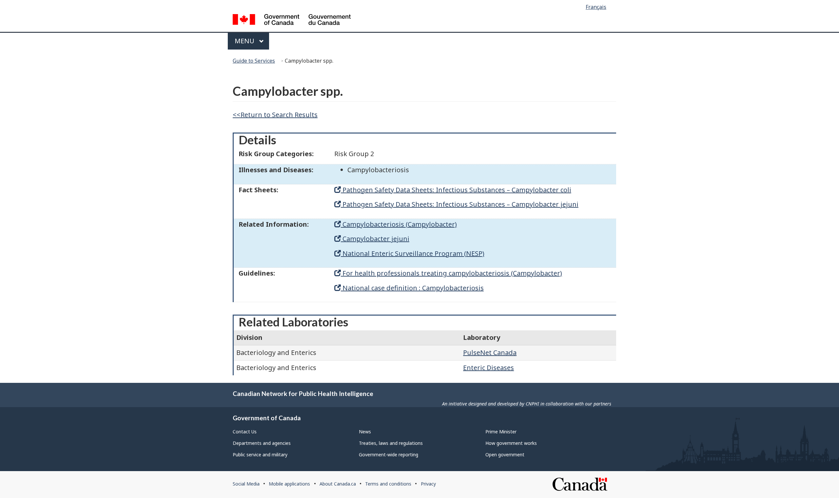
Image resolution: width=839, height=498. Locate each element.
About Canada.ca (338, 484)
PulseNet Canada (490, 352)
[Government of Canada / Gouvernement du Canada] (292, 20)
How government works (511, 443)
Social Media (246, 484)
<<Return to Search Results (275, 114)
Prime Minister (501, 431)
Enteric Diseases (488, 367)
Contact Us (245, 431)
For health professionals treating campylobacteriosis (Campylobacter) (451, 273)
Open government (504, 454)
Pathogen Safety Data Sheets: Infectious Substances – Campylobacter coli (456, 189)
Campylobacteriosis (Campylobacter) (399, 224)
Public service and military (260, 454)
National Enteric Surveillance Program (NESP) (412, 253)
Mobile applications (289, 484)
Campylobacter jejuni (375, 238)
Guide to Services (254, 60)
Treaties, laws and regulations (391, 443)
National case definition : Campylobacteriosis (412, 287)
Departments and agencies (262, 443)
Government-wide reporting (388, 454)
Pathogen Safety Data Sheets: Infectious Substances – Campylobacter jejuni (459, 204)
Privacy (428, 484)
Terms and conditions (388, 484)
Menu (245, 40)
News (365, 431)
